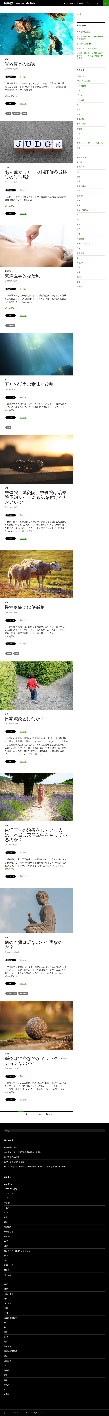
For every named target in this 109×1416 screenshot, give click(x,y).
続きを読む (11, 96)
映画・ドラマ (82, 157)
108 (39, 1114)
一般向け (80, 100)
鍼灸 (6, 714)
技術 (78, 148)
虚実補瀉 (80, 253)
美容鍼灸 (80, 239)
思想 (78, 138)
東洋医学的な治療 (22, 275)
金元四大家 (23, 993)
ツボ (78, 90)
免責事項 (80, 3)
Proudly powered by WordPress (33, 1413)
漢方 (78, 191)
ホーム (57, 3)
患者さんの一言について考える (90, 143)
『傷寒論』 (10, 325)
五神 (8, 427)
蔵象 (78, 248)
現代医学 (80, 196)
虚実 (24, 113)
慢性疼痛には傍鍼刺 (25, 607)
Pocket (23, 76)
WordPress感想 (83, 81)
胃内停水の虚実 (20, 63)
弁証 (78, 133)
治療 (6, 603)
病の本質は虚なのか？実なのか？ (34, 944)
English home (68, 3)
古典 (78, 109)
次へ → (49, 1114)
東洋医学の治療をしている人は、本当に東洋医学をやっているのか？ (36, 834)
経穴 (78, 229)
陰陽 (78, 282)
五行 (78, 105)
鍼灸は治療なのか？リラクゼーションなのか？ (36, 1061)
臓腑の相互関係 (83, 243)
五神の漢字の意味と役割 (29, 384)
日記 (78, 152)
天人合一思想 (11, 993)
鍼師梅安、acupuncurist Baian (20, 3)
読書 (78, 267)
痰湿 (8, 113)
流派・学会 (81, 186)
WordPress (81, 76)
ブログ (7, 168)
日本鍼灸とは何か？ (25, 718)
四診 (78, 114)
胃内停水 (17, 113)
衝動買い (80, 262)
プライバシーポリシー (93, 3)
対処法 (79, 129)
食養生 (79, 286)
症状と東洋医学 (83, 210)
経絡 (78, 234)
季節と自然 (81, 124)
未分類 (79, 162)
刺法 (16, 653)
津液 (6, 59)
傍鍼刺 (9, 653)
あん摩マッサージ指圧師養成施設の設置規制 (36, 174)
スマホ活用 (81, 86)
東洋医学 (8, 271)
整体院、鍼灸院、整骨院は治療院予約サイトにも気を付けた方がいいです (36, 497)
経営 (6, 488)
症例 (78, 205)
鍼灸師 (79, 277)
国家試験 (80, 119)
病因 (78, 200)
